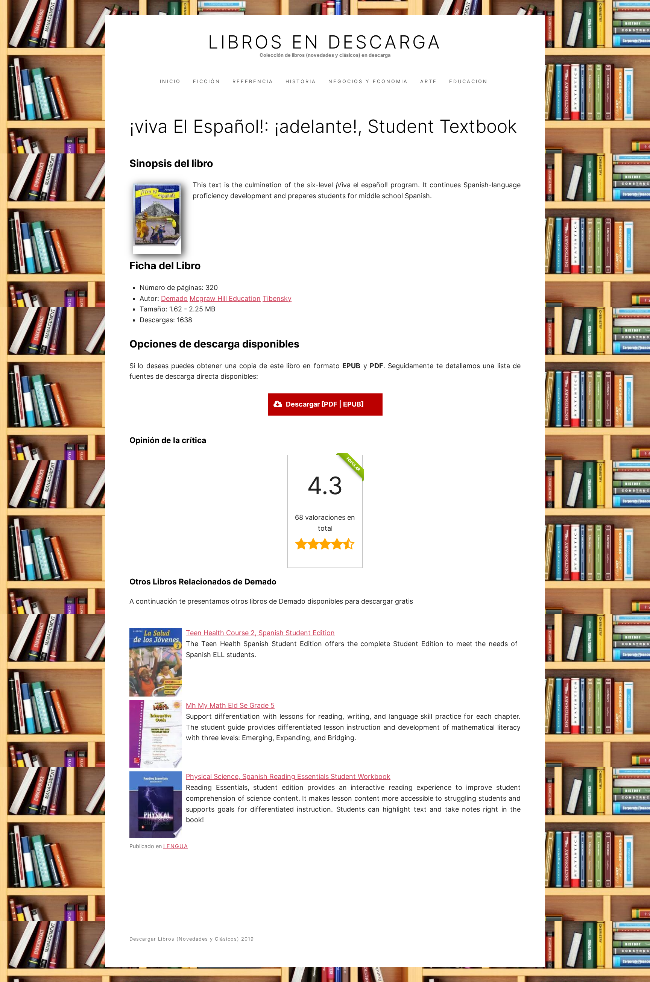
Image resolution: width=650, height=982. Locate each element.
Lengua (175, 846)
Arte (428, 81)
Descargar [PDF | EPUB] (325, 404)
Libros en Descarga (325, 42)
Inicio (170, 81)
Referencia (252, 81)
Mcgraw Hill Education (225, 298)
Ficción (206, 81)
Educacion (468, 81)
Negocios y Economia (368, 81)
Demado (174, 298)
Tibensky (277, 298)
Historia (301, 81)
